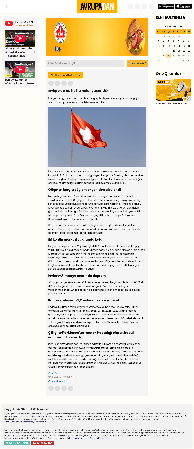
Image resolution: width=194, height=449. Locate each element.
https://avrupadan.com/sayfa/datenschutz (25, 421)
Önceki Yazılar (57, 381)
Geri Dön (54, 373)
